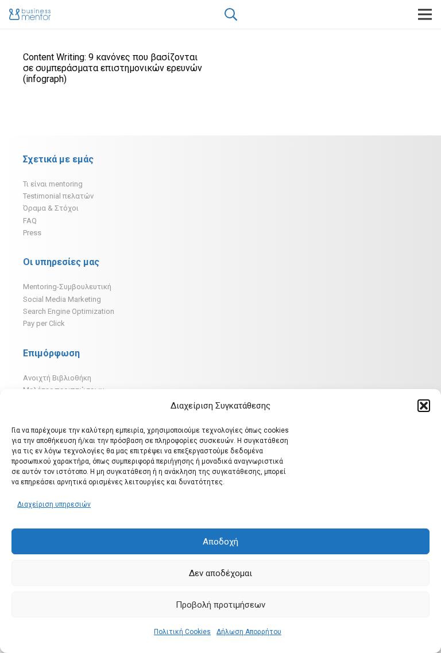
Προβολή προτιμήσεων (220, 605)
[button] (424, 405)
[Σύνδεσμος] (30, 14)
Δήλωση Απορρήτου (248, 632)
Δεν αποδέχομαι (220, 573)
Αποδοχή (220, 542)
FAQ (30, 220)
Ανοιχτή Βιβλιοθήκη (57, 378)
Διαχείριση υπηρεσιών (54, 504)
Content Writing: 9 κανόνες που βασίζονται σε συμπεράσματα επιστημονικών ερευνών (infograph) (112, 68)
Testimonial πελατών (58, 196)
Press (32, 232)
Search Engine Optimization (68, 311)
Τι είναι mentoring (53, 184)
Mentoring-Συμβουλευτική (67, 286)
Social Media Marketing (62, 299)
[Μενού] (425, 14)
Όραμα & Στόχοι (51, 208)
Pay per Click (44, 323)
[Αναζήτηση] (230, 15)
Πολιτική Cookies (182, 632)
